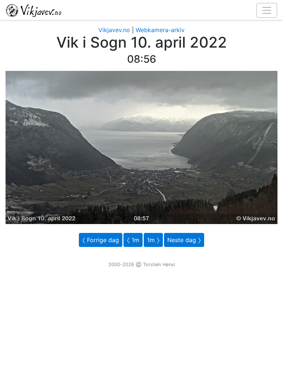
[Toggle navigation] (266, 10)
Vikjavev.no (114, 30)
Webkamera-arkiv (160, 30)
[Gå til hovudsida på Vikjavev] (138, 10)
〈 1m (133, 240)
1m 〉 (153, 240)
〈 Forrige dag (100, 240)
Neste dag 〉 (184, 240)
